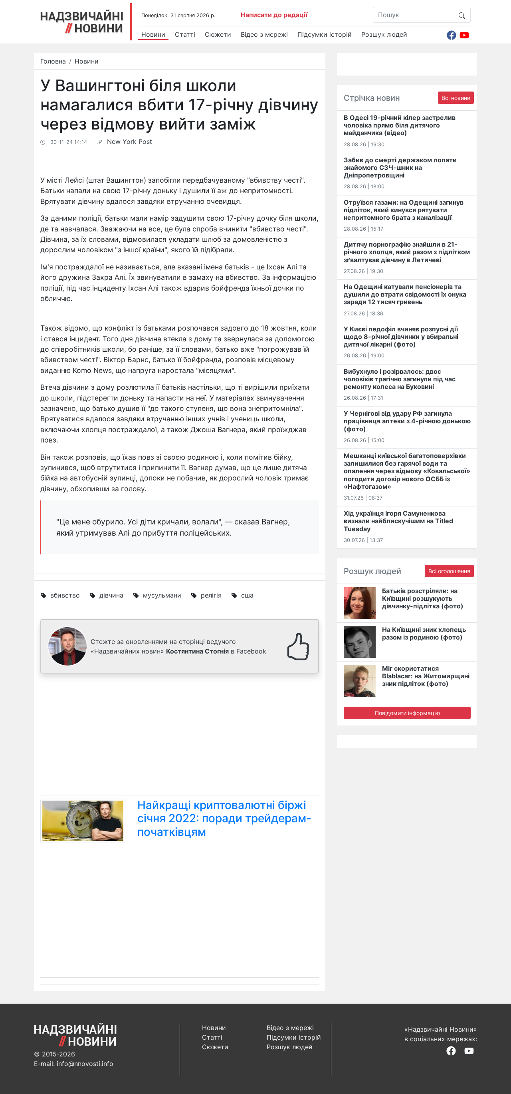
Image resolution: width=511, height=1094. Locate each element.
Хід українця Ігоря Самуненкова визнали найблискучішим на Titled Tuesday (398, 520)
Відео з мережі (264, 34)
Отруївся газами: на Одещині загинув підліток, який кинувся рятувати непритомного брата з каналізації (403, 209)
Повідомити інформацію (407, 712)
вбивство (65, 595)
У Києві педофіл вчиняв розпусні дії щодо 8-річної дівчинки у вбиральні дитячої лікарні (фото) (401, 336)
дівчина (111, 595)
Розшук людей (384, 34)
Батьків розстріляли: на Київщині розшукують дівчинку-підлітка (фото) (422, 598)
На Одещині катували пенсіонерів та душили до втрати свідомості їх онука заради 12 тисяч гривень (405, 294)
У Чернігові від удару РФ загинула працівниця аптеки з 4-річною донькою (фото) (407, 420)
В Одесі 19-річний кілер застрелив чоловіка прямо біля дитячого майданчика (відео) (400, 125)
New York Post (129, 141)
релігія (211, 595)
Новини (153, 34)
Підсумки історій (324, 34)
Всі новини (456, 97)
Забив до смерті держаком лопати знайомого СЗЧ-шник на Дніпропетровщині (400, 167)
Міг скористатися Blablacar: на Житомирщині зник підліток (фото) (425, 675)
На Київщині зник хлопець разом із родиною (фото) (424, 633)
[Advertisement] (179, 736)
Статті (185, 34)
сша (247, 595)
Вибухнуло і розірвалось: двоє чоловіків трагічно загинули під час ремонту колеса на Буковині (400, 379)
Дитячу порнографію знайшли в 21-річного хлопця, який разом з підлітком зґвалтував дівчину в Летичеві (407, 251)
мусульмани (162, 595)
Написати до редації (274, 15)
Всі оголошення (449, 571)
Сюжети (218, 34)
